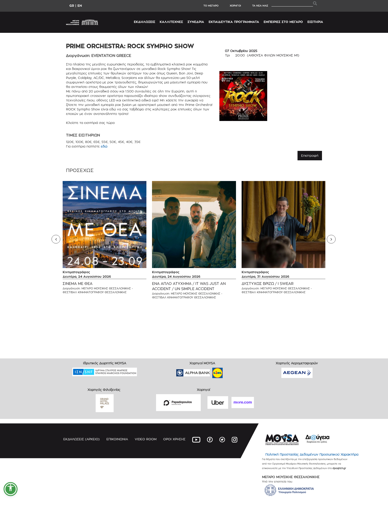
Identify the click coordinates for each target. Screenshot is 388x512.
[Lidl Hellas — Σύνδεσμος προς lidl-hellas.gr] (211, 371)
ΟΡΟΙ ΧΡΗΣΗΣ (174, 439)
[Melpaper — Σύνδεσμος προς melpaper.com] (230, 371)
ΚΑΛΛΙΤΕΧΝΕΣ (171, 21)
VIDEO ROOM (146, 439)
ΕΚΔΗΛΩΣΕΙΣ (144, 21)
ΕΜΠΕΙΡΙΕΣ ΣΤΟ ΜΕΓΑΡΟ (283, 21)
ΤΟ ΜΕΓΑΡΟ (210, 5)
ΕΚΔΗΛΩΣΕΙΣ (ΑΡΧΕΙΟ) (81, 439)
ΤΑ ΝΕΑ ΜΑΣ (260, 5)
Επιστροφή (309, 155)
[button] (10, 489)
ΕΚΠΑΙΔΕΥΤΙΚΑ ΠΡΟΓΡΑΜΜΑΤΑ (234, 21)
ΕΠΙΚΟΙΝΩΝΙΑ (117, 439)
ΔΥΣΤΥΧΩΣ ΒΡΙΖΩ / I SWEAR (267, 284)
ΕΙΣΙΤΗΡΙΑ (315, 21)
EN (79, 5)
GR (71, 5)
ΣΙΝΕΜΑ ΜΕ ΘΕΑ (78, 284)
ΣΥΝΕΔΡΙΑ (195, 21)
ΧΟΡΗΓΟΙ (235, 5)
